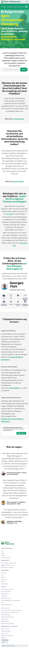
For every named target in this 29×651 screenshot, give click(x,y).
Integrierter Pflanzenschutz (7, 616)
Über (2, 551)
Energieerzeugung (5, 614)
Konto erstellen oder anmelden (8, 563)
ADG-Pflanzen (4, 583)
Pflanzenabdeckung (6, 598)
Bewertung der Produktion (7, 623)
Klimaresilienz (4, 619)
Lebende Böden (5, 621)
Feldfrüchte (4, 572)
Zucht (2, 575)
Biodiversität (4, 596)
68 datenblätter (18, 181)
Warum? (3, 555)
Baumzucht (3, 579)
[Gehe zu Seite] (26, 7)
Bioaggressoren (5, 593)
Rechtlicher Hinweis (6, 631)
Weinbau (3, 577)
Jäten (2, 602)
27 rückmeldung (18, 119)
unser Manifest (13, 388)
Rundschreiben (9, 635)
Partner (2, 553)
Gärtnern (3, 581)
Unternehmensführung (6, 604)
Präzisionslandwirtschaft (7, 589)
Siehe (20, 433)
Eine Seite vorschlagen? (8, 567)
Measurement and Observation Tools (10, 612)
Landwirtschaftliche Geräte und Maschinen (11, 610)
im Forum (9, 214)
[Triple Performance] (10, 2)
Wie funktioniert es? (6, 557)
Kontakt (3, 635)
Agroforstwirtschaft (5, 591)
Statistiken (3, 637)
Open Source (4, 633)
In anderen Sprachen (9, 645)
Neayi (15, 626)
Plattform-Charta (5, 629)
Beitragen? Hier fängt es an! (7, 565)
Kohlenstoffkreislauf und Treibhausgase (10, 600)
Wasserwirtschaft (5, 608)
